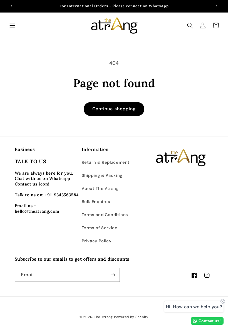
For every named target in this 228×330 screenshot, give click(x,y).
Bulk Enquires (96, 201)
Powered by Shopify (131, 317)
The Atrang (103, 317)
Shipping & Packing (102, 175)
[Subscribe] (112, 275)
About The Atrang (100, 188)
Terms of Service (100, 228)
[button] (12, 25)
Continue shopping (114, 109)
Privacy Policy (96, 241)
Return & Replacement (106, 162)
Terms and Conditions (105, 214)
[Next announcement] (216, 6)
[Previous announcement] (11, 6)
